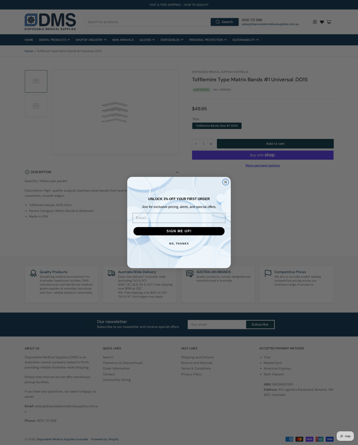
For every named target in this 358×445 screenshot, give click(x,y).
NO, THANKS (179, 243)
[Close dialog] (226, 182)
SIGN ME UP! (179, 231)
